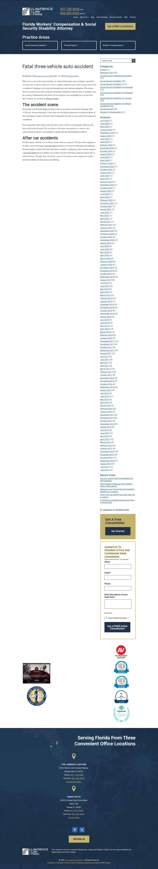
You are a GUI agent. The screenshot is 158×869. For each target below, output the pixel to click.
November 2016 (107, 381)
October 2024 (106, 151)
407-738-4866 (69, 9)
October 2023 (106, 169)
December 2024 (107, 148)
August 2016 (106, 390)
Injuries (103, 69)
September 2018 (107, 313)
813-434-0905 (77, 810)
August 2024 (106, 154)
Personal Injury (72, 76)
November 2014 (107, 454)
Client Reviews (101, 17)
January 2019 (106, 301)
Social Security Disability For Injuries (116, 98)
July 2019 (104, 283)
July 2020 (104, 246)
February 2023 (106, 182)
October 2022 (106, 188)
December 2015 (107, 415)
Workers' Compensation (110, 112)
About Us (83, 17)
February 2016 (106, 409)
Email (107, 573)
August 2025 (106, 136)
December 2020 (107, 231)
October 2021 (106, 206)
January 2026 (106, 130)
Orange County (52, 98)
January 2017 (106, 375)
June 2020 (105, 249)
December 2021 (107, 203)
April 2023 (104, 179)
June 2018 (105, 323)
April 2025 (104, 142)
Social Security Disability (110, 81)
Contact (133, 17)
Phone (107, 583)
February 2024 (106, 163)
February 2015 (106, 445)
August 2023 (106, 173)
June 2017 (105, 359)
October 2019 (106, 274)
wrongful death (30, 152)
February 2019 (106, 298)
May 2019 (104, 289)
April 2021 (104, 219)
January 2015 (106, 448)
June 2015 (105, 433)
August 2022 (106, 191)
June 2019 (105, 286)
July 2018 (104, 320)
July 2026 (104, 120)
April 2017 (104, 366)
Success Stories (116, 17)
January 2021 (106, 228)
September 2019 (107, 277)
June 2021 (105, 212)
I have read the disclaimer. (118, 618)
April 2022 (104, 197)
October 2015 (106, 421)
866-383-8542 (69, 13)
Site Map (60, 863)
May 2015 (104, 436)
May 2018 (104, 326)
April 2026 (104, 126)
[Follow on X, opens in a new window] (82, 829)
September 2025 (107, 133)
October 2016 (106, 384)
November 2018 (107, 307)
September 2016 (107, 387)
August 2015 (106, 427)
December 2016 (107, 378)
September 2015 (107, 424)
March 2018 (105, 332)
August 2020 (106, 243)
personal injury (51, 145)
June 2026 (105, 123)
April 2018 (104, 329)
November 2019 (107, 271)
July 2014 (104, 467)
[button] (155, 852)
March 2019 (105, 295)
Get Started (117, 531)
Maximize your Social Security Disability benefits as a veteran (117, 490)
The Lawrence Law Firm (43, 76)
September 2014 (107, 461)
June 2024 (105, 157)
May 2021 (104, 215)
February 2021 (106, 225)
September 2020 (107, 240)
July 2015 (104, 430)
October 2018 (106, 310)
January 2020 (106, 264)
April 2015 (104, 439)
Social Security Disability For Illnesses (116, 87)
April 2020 (104, 255)
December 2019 (107, 267)
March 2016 (105, 405)
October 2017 (106, 347)
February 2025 (106, 145)
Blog (92, 17)
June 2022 (105, 194)
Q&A (126, 17)
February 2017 (106, 372)
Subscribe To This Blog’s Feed (116, 510)
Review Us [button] (79, 839)
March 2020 (105, 258)
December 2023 (107, 166)
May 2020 (104, 252)
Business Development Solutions (89, 863)
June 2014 (105, 470)
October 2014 (106, 457)
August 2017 (106, 353)
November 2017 (107, 344)
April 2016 (104, 402)
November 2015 (107, 418)
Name (107, 562)
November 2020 (107, 234)
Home (75, 17)
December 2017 (107, 341)
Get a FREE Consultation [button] (120, 26)
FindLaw (107, 863)
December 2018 (107, 304)
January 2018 (106, 338)
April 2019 (104, 292)
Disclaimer (108, 613)
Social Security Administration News (116, 76)
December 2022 (107, 185)
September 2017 (107, 350)
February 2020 (106, 261)
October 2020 (106, 237)
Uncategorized (106, 109)
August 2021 (106, 209)
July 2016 (104, 393)
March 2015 (105, 442)
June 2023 (105, 176)
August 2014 (106, 464)
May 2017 (104, 363)
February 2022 (106, 200)
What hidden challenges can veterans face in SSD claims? (116, 485)
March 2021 (105, 222)
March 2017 (105, 369)
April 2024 (104, 160)
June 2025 (105, 139)
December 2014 (107, 451)
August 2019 (106, 280)
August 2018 (106, 317)
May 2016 (104, 399)
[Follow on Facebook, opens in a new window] (74, 829)
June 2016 (105, 396)
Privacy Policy (70, 863)
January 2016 (106, 412)
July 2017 (104, 356)
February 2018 (106, 335)
